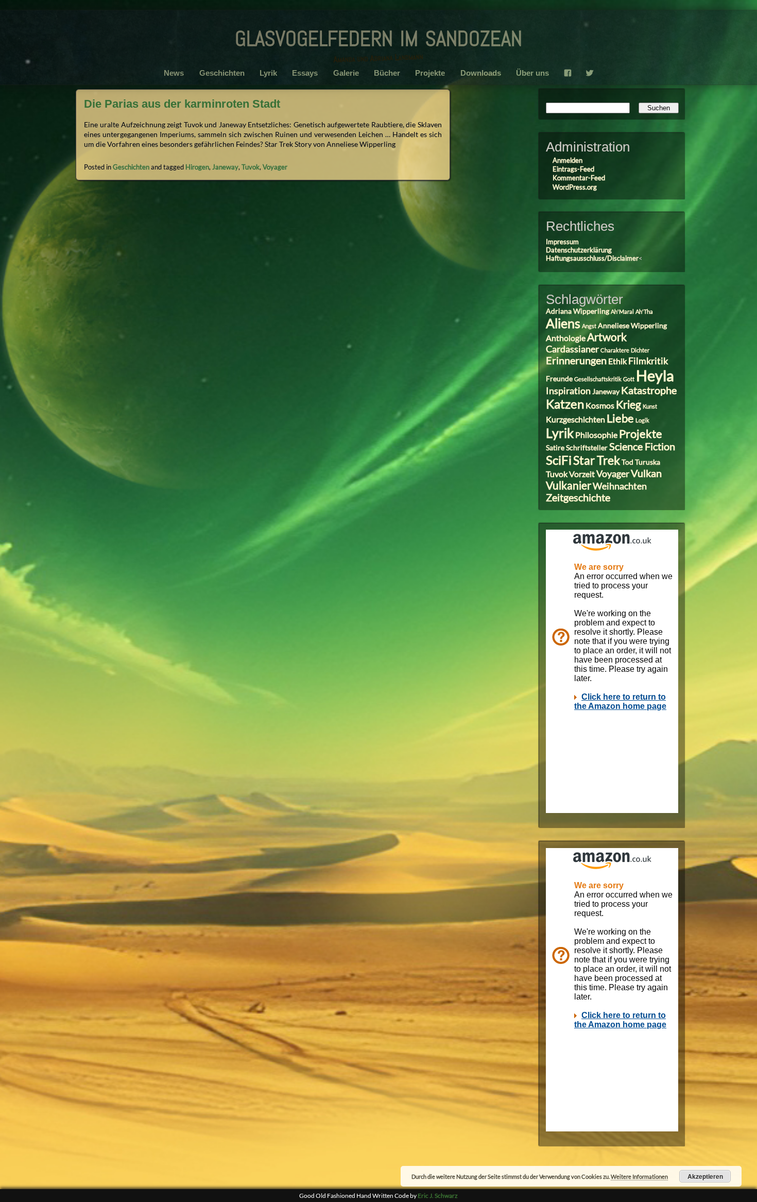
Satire (555, 448)
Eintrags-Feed (573, 169)
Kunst (650, 406)
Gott (628, 379)
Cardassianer (572, 348)
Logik (642, 420)
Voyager (275, 167)
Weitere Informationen (639, 1176)
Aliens (563, 323)
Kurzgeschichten (575, 419)
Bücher (387, 73)
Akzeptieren (705, 1176)
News (174, 73)
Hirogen (197, 167)
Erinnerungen (576, 360)
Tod (627, 462)
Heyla (655, 375)
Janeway (225, 167)
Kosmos (600, 405)
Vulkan (646, 473)
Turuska (647, 462)
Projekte (430, 73)
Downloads (480, 73)
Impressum (562, 242)
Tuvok (251, 167)
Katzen (565, 403)
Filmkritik (648, 360)
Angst (589, 326)
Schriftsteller (587, 448)
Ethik (617, 361)
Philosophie (596, 434)
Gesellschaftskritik (598, 379)
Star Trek (596, 460)
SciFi (559, 459)
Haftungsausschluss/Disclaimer (592, 258)
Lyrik (268, 73)
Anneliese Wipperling (632, 325)
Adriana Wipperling (577, 311)
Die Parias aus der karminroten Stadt (182, 103)
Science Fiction (642, 446)
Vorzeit (582, 474)
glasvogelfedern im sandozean (378, 35)
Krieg (628, 404)
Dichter (640, 350)
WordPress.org (575, 187)
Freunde (559, 379)
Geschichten (222, 73)
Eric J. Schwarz (438, 1195)
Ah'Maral (622, 311)
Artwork (607, 337)
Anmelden (567, 160)
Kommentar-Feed (579, 178)
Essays (305, 73)
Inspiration (568, 390)
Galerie (346, 73)
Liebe (620, 418)
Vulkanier (568, 485)
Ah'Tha (644, 311)
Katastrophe (649, 390)
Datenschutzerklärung (579, 250)
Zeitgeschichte (578, 497)
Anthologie (566, 338)
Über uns (532, 73)
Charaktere (614, 350)
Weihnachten (620, 486)
